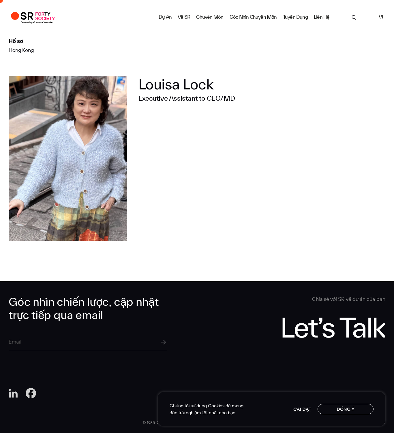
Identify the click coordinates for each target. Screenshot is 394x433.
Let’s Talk (332, 327)
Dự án (165, 17)
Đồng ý (345, 409)
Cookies (216, 405)
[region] (271, 409)
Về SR (184, 17)
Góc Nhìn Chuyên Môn (253, 17)
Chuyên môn (209, 17)
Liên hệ (321, 17)
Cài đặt (302, 409)
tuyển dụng (295, 17)
